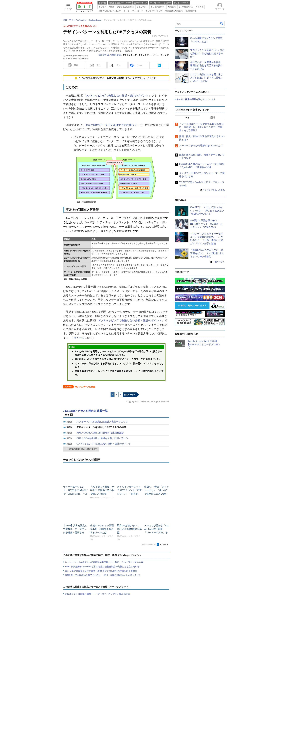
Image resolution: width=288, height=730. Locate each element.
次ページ (79, 337)
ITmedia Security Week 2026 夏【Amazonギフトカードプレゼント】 (203, 344)
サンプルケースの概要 (85, 387)
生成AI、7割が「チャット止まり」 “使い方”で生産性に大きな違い (156, 490)
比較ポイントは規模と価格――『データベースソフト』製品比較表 (97, 594)
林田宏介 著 (104, 55)
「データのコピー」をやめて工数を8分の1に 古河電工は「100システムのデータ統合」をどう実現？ (201, 127)
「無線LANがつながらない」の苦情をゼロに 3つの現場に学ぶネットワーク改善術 (207, 253)
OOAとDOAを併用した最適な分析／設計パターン (102, 438)
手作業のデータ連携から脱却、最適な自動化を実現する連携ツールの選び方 (206, 65)
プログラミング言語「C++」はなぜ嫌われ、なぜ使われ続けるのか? (207, 53)
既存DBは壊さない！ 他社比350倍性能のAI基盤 (129, 529)
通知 (98, 65)
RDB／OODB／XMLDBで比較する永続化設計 (100, 432)
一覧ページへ (219, 262)
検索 (222, 23)
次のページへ (130, 394)
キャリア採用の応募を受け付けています (196, 99)
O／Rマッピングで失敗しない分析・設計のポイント (117, 95)
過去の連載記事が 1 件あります (83, 449)
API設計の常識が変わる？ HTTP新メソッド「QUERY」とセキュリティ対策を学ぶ (206, 223)
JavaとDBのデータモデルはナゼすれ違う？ (111, 124)
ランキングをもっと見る (214, 190)
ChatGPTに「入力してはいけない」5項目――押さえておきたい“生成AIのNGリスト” (207, 210)
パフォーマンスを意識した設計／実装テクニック (102, 421)
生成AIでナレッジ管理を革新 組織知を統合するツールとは (102, 529)
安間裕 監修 (115, 55)
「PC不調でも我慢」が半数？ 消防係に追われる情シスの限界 (102, 490)
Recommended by (149, 544)
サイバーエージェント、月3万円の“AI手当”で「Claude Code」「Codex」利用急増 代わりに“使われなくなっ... (75, 494)
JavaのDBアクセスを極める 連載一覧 (85, 410)
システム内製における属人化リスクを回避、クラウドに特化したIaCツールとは (206, 77)
